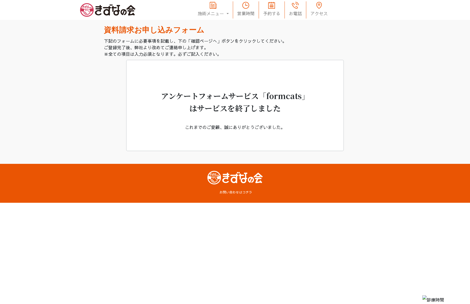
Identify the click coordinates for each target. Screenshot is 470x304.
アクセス (319, 13)
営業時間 (246, 13)
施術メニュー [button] (211, 13)
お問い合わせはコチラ (235, 192)
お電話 (295, 13)
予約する (271, 13)
